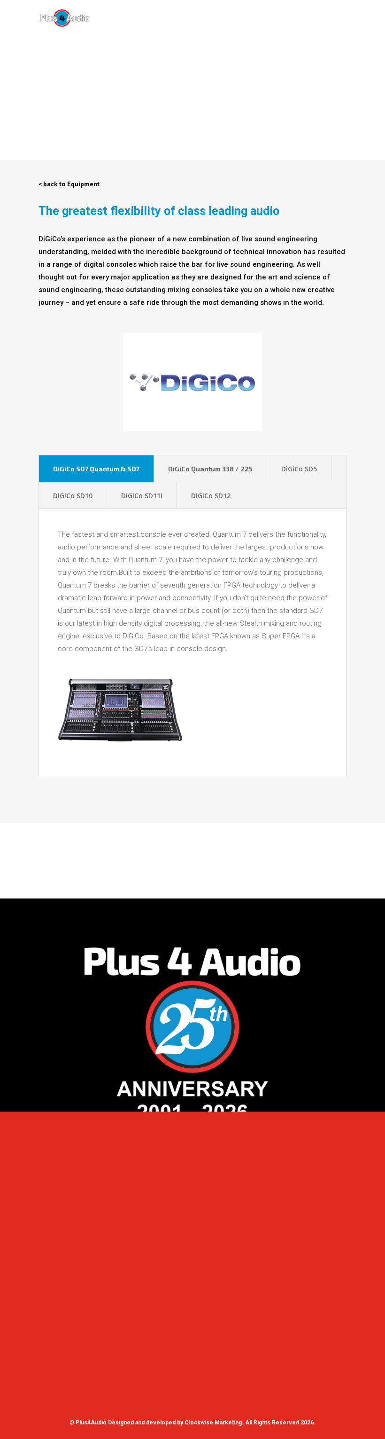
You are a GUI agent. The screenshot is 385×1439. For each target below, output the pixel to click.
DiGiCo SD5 (299, 468)
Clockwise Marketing (213, 1422)
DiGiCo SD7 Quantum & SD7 (96, 469)
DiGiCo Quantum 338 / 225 (210, 469)
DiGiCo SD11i (141, 495)
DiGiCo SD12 (211, 495)
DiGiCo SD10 (72, 495)
